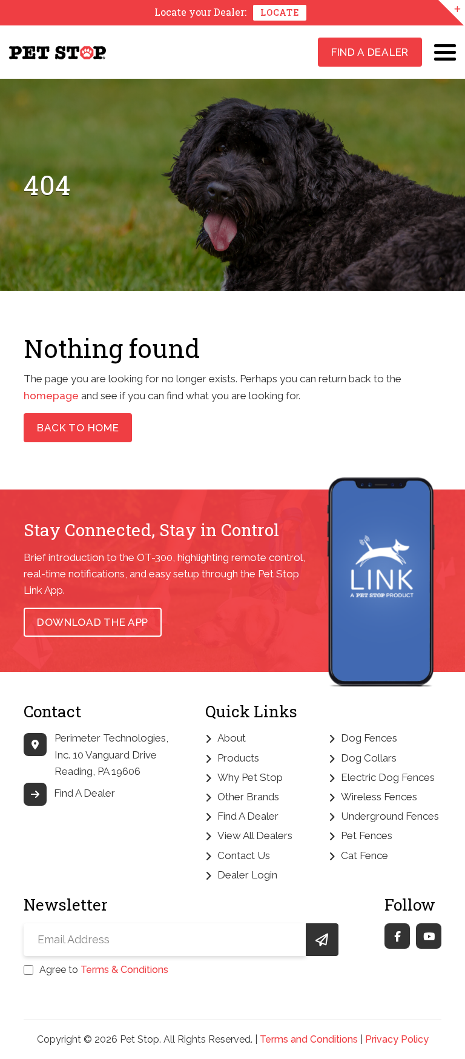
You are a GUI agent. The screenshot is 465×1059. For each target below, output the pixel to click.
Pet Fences (366, 835)
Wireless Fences (379, 797)
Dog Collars (369, 758)
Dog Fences (369, 738)
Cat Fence (364, 855)
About (231, 738)
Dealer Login (247, 875)
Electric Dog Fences (388, 777)
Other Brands (248, 797)
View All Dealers (254, 835)
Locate (279, 12)
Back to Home (78, 428)
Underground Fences (390, 816)
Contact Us (243, 855)
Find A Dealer (370, 52)
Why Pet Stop (250, 777)
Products (238, 758)
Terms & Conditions (124, 969)
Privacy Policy (397, 1039)
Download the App (92, 622)
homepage (51, 396)
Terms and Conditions (309, 1039)
